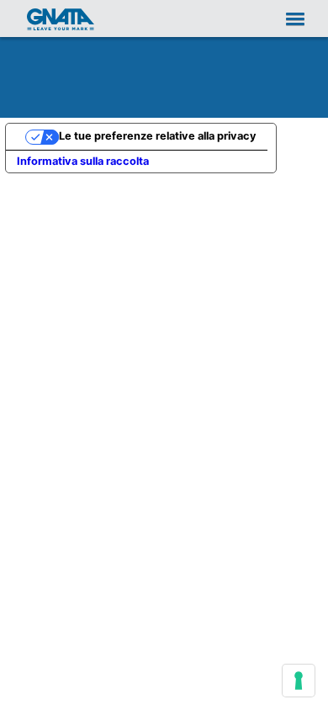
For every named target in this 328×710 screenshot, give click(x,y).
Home (60, 18)
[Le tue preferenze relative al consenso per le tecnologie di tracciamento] (299, 681)
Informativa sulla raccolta (83, 161)
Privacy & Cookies (164, 688)
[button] (286, 17)
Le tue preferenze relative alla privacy (158, 136)
